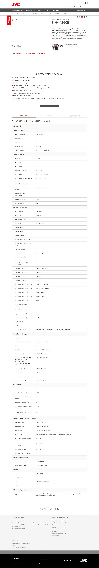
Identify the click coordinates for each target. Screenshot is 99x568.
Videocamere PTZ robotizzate (18, 522)
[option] (69, 47)
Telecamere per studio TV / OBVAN (19, 528)
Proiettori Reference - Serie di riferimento (21, 543)
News (63, 6)
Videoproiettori (15, 540)
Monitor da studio (56, 535)
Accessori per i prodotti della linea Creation (39, 524)
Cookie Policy (45, 563)
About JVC (15, 560)
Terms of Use (33, 563)
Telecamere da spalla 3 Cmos (18, 526)
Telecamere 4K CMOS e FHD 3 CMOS (20, 521)
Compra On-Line (31, 53)
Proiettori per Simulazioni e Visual (19, 547)
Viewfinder (54, 531)
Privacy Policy (39, 563)
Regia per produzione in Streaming (60, 521)
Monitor (54, 527)
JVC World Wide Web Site (42, 560)
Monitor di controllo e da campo (59, 533)
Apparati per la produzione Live (60, 517)
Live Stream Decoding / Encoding (59, 522)
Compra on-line (81, 6)
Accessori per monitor (57, 537)
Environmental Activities (27, 560)
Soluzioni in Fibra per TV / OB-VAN (37, 521)
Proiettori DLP (15, 545)
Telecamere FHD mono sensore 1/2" (43, 14)
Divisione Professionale (17, 14)
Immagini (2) (19, 53)
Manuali (43, 53)
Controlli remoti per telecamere (37, 522)
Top (49, 552)
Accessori (54, 524)
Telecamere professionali (28, 14)
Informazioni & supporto (71, 6)
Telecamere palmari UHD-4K (18, 524)
